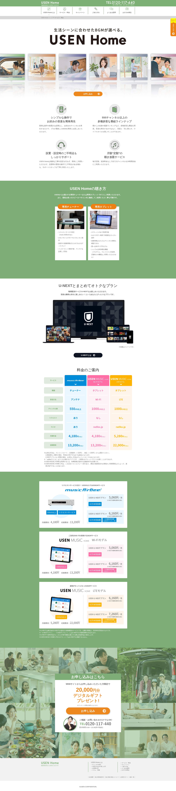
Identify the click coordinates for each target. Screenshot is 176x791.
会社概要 (91, 777)
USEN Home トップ (47, 17)
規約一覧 (132, 777)
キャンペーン (125, 764)
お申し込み (88, 94)
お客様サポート (124, 777)
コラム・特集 (96, 770)
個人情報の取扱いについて (112, 777)
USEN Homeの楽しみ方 (99, 766)
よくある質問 (125, 768)
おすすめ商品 (125, 770)
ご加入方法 (125, 766)
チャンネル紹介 (96, 764)
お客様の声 (95, 768)
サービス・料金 (126, 763)
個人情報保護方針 (99, 777)
